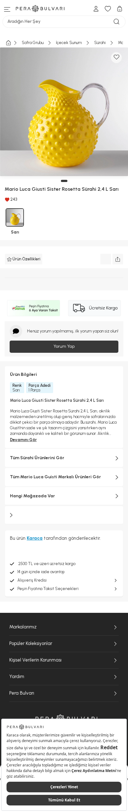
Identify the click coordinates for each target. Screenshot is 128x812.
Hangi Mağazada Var (32, 496)
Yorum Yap (64, 346)
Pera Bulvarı (21, 693)
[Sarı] (15, 217)
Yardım (16, 676)
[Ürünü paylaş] (117, 259)
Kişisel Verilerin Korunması (35, 660)
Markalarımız (23, 627)
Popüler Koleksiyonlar (30, 643)
